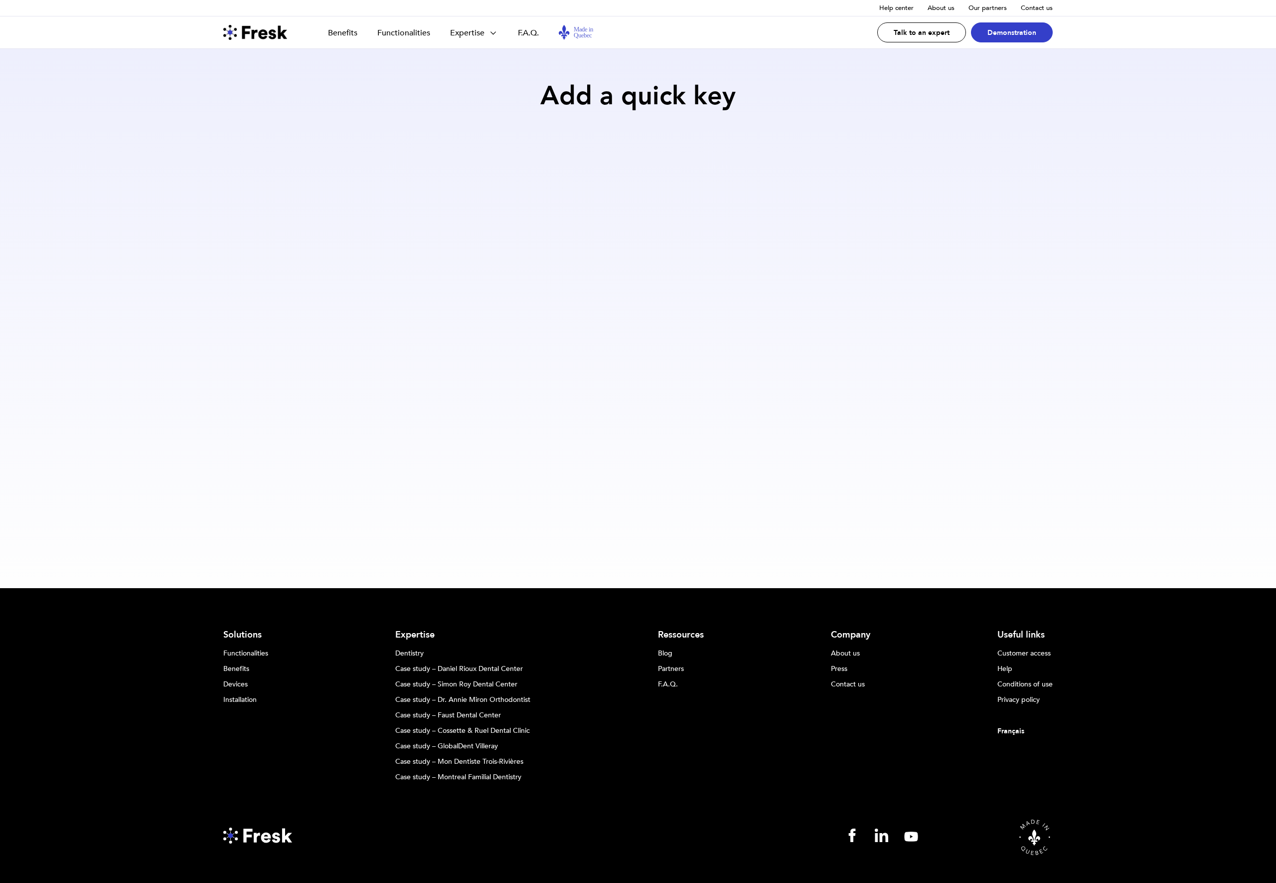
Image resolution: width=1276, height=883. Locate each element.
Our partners (987, 8)
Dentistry (409, 653)
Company (850, 635)
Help (1004, 668)
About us (941, 8)
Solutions (242, 635)
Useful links (1021, 635)
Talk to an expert (922, 32)
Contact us (1037, 8)
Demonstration (1011, 32)
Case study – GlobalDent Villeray (446, 746)
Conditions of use (1025, 684)
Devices (235, 684)
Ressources (681, 635)
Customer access (1024, 653)
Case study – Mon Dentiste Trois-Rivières (459, 761)
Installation (240, 699)
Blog (665, 653)
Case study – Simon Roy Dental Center (456, 684)
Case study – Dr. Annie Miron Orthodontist (462, 699)
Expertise (467, 32)
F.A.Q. (528, 32)
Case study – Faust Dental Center (448, 715)
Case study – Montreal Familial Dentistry (458, 777)
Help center (896, 8)
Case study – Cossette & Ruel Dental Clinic (462, 730)
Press (839, 668)
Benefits (342, 32)
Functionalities (403, 32)
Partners (671, 668)
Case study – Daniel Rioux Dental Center (459, 668)
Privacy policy (1018, 699)
